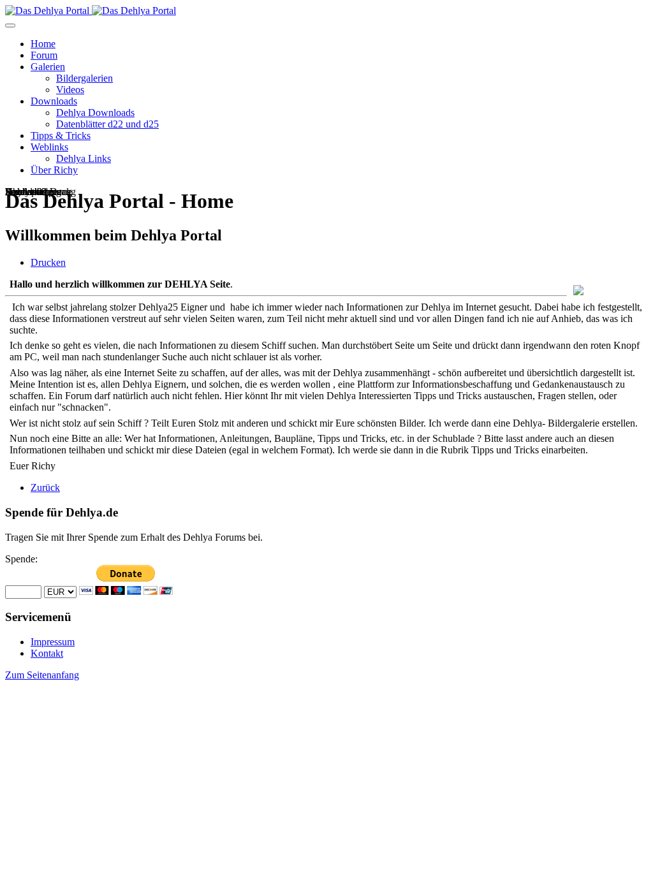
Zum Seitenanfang (42, 675)
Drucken (48, 262)
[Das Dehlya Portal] (90, 10)
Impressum (53, 641)
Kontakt (47, 653)
